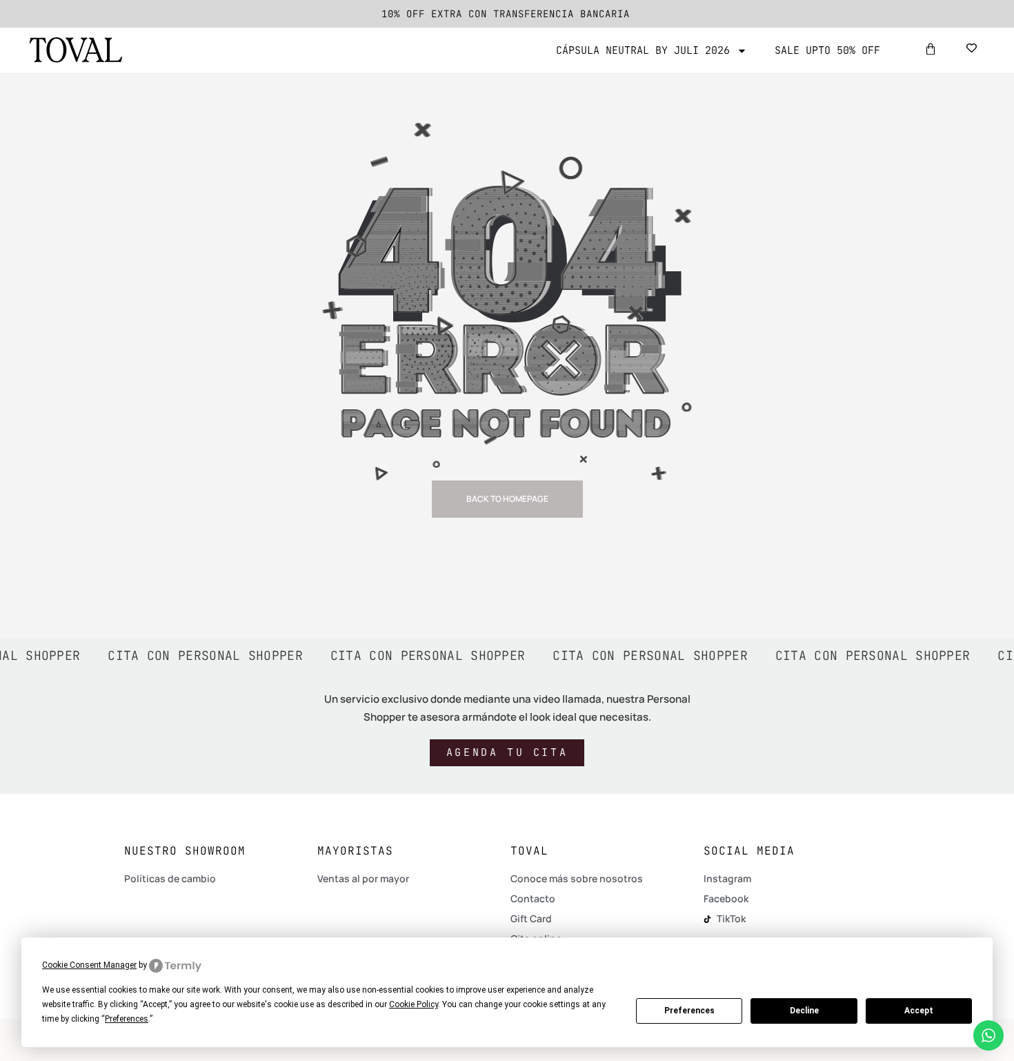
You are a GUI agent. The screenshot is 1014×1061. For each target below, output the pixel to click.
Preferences (689, 1010)
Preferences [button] (126, 1019)
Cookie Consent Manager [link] (89, 965)
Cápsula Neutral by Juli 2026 (643, 50)
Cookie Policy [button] (413, 1004)
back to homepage (507, 499)
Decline (804, 1010)
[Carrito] (930, 49)
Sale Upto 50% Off (827, 50)
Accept (918, 1010)
